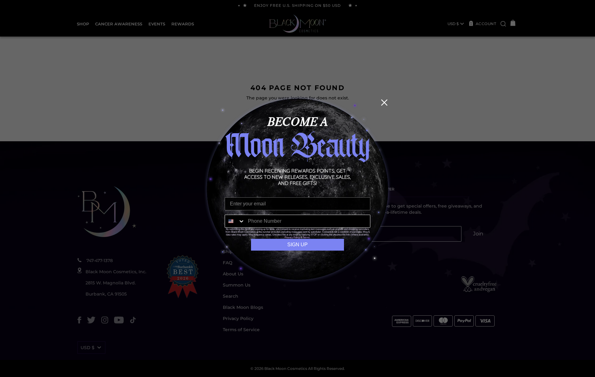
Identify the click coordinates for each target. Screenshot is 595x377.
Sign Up (297, 244)
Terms (306, 237)
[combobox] (235, 221)
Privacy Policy (292, 237)
